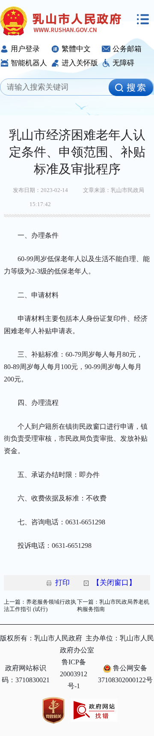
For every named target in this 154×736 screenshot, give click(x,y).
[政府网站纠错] (94, 716)
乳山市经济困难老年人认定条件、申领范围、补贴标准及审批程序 (77, 152)
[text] (57, 87)
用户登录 (25, 49)
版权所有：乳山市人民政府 (41, 638)
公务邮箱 (127, 49)
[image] (131, 87)
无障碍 (123, 63)
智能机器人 (29, 63)
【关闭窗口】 (114, 583)
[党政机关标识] (53, 710)
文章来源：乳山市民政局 (113, 190)
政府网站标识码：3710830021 (26, 674)
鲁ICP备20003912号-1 (73, 673)
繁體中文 (76, 49)
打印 (62, 583)
